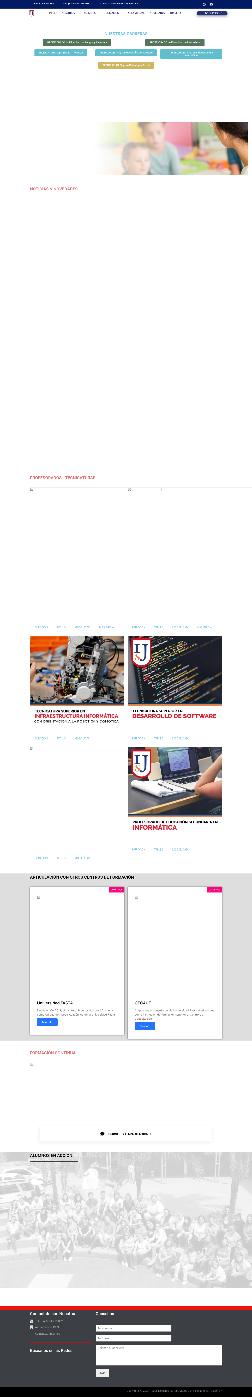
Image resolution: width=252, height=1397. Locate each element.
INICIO (53, 13)
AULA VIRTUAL (136, 13)
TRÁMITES (176, 13)
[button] (191, 13)
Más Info (47, 1022)
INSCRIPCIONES (213, 13)
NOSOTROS (68, 13)
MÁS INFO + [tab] (106, 627)
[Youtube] (211, 4)
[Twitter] (218, 4)
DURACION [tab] (41, 627)
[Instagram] (204, 4)
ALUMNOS (90, 13)
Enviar (102, 1373)
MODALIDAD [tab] (82, 627)
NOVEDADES (157, 13)
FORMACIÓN (111, 13)
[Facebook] (197, 4)
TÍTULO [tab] (61, 627)
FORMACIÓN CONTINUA (53, 1052)
